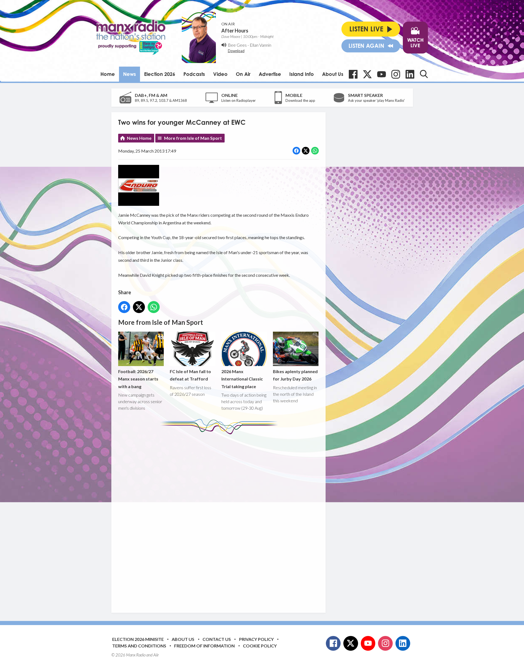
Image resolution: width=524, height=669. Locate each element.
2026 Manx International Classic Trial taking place (242, 379)
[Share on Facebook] (296, 150)
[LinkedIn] (410, 74)
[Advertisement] (220, 519)
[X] (367, 74)
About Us (332, 74)
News (129, 74)
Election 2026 (159, 74)
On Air (243, 74)
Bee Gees (237, 44)
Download (236, 51)
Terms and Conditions (139, 645)
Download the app (300, 100)
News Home (139, 138)
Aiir (156, 654)
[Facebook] (353, 74)
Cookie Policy (260, 645)
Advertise (270, 74)
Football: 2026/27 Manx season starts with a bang (138, 379)
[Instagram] (395, 74)
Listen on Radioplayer (238, 100)
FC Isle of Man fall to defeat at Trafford (190, 375)
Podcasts (194, 74)
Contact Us (217, 639)
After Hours (234, 31)
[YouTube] (381, 74)
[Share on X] (305, 150)
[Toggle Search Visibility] (424, 74)
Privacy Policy (256, 639)
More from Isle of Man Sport (193, 138)
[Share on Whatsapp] (315, 150)
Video (220, 74)
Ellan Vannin (260, 44)
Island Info (301, 74)
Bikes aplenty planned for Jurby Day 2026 (295, 375)
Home (107, 74)
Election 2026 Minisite (138, 639)
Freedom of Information (204, 645)
